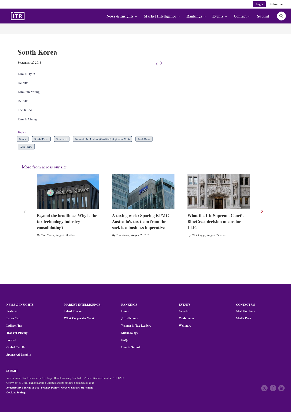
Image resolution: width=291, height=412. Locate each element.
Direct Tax (13, 318)
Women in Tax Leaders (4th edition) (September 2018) (102, 139)
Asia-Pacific (26, 146)
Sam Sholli (47, 235)
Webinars (185, 325)
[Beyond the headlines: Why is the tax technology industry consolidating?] (68, 191)
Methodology (129, 332)
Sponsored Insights (18, 354)
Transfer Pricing (16, 332)
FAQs (124, 340)
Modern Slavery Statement (77, 387)
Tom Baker (122, 235)
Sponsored (61, 139)
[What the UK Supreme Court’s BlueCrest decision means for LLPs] (218, 191)
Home (125, 311)
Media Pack (243, 318)
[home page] (28, 16)
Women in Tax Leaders (136, 325)
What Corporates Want (79, 318)
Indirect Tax (14, 325)
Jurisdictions (129, 318)
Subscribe (276, 4)
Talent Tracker (73, 311)
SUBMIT (12, 370)
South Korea (144, 139)
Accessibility (14, 387)
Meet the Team (245, 311)
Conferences (186, 318)
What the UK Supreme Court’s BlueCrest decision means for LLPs (215, 221)
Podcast (11, 340)
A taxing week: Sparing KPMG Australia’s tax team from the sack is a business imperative (140, 221)
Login (259, 4)
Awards (183, 311)
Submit (263, 16)
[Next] (262, 211)
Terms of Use (31, 387)
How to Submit (131, 347)
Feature (22, 139)
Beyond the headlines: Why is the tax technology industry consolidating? (67, 221)
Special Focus (41, 139)
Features (11, 311)
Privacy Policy (50, 387)
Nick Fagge (198, 235)
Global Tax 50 (15, 347)
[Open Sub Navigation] (136, 16)
